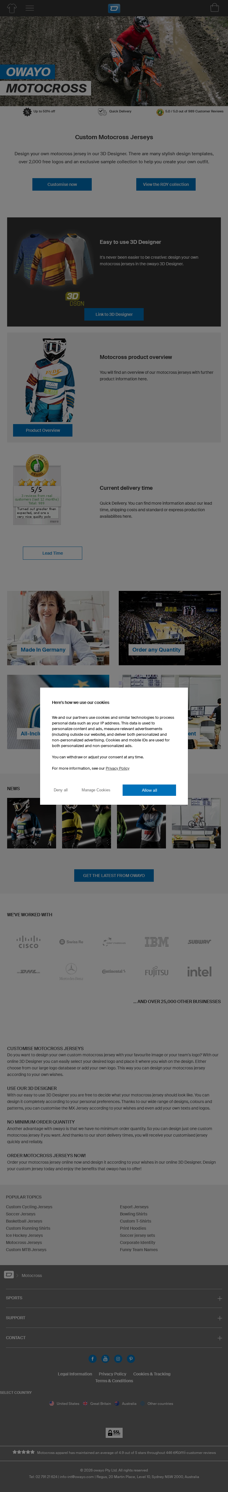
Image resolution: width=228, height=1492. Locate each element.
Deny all (61, 790)
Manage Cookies (96, 790)
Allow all (149, 790)
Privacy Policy (117, 768)
